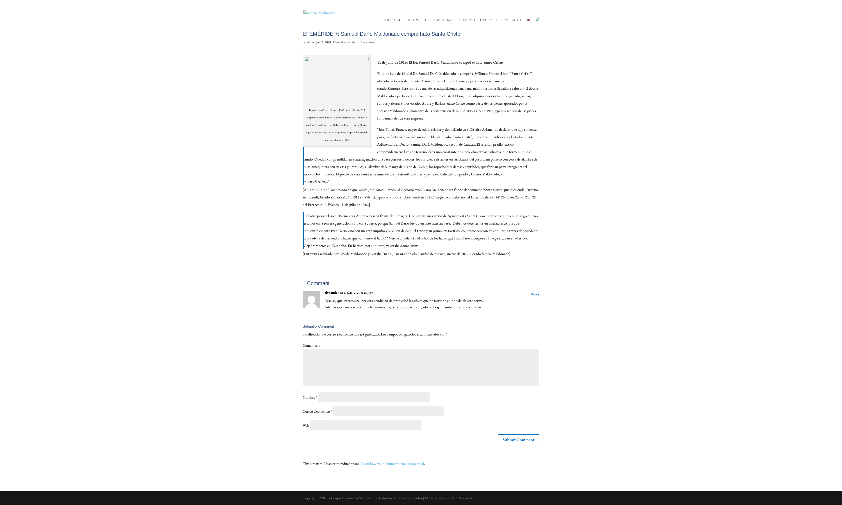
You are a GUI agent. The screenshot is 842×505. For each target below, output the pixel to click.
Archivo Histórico (475, 20)
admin (310, 42)
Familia (389, 20)
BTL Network (461, 498)
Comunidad (442, 20)
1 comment (368, 42)
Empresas (413, 20)
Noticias (353, 42)
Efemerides (340, 42)
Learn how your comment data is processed (392, 463)
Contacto (511, 20)
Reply (535, 293)
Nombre (310, 397)
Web (306, 425)
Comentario (311, 345)
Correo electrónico (317, 411)
